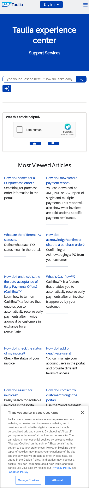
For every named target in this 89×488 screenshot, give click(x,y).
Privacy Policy (62, 467)
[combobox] (38, 79)
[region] (44, 447)
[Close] (82, 412)
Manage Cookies (28, 480)
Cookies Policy (18, 471)
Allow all (58, 480)
